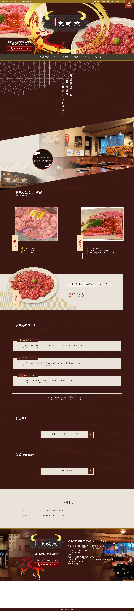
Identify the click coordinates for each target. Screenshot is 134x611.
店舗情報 (86, 57)
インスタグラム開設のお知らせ (53, 510)
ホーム (33, 57)
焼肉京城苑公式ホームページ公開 (53, 515)
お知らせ (76, 57)
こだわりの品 (44, 57)
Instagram (96, 57)
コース (55, 57)
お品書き (65, 57)
